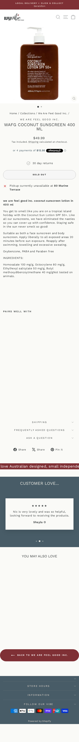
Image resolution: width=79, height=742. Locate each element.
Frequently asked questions (39, 430)
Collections (27, 113)
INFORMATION (39, 695)
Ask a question (39, 438)
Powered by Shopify (39, 721)
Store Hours (38, 686)
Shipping (33, 141)
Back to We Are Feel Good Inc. (42, 655)
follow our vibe (38, 704)
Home (13, 113)
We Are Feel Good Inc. (52, 113)
